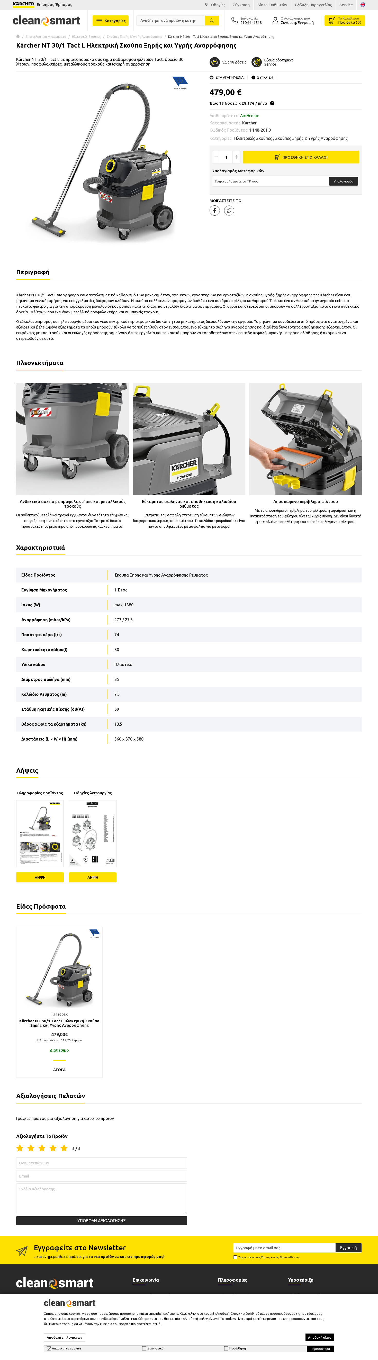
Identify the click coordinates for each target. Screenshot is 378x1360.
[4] (53, 1148)
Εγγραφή (348, 1247)
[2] (30, 1148)
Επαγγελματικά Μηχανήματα (46, 36)
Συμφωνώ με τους (269, 1257)
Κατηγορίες (115, 21)
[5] (64, 1148)
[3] (42, 1148)
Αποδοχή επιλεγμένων (64, 1337)
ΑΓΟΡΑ (59, 1069)
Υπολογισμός (343, 181)
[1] (19, 1148)
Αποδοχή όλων (319, 1337)
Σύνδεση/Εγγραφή (297, 22)
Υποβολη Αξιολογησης (101, 1220)
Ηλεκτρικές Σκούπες (86, 36)
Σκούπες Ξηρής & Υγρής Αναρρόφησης (134, 36)
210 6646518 (251, 22)
